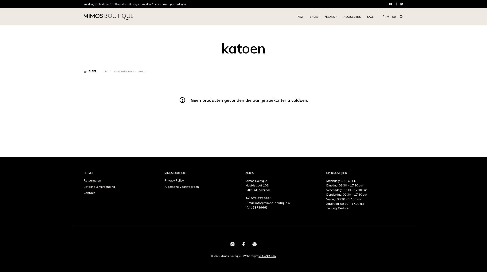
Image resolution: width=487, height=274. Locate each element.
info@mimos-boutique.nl (272, 203)
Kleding (330, 16)
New (301, 16)
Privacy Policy (174, 180)
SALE (370, 16)
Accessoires (352, 16)
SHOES (314, 16)
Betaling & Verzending (99, 187)
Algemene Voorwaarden (182, 187)
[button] (386, 17)
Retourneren (92, 180)
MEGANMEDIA (267, 256)
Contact (89, 193)
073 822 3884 (261, 198)
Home (105, 71)
